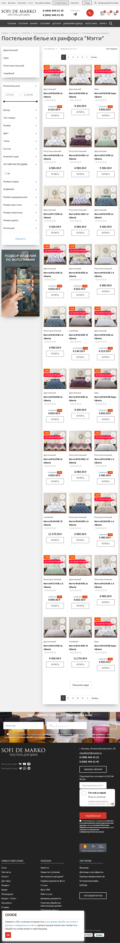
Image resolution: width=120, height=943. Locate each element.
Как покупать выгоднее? (52, 876)
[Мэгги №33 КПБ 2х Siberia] (105, 195)
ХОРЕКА (83, 885)
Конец (94, 57)
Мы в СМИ (45, 889)
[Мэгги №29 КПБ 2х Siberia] (80, 75)
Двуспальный (50, 89)
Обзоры (87, 3)
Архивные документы (51, 898)
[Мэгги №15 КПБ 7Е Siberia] (80, 627)
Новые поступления (50, 872)
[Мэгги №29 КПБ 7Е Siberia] (55, 503)
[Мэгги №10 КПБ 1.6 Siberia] (80, 137)
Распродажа (7, 894)
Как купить (22, 3)
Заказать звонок (90, 13)
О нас (3, 3)
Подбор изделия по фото (53, 880)
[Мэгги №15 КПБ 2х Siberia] (55, 627)
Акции (30, 3)
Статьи (44, 885)
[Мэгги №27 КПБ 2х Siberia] (105, 137)
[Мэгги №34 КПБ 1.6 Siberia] (80, 503)
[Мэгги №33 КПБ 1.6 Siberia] (55, 316)
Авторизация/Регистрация (108, 3)
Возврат (5, 885)
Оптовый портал (60, 3)
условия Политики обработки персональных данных (34, 737)
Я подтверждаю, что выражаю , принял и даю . (60, 737)
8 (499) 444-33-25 (53, 10)
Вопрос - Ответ (8, 898)
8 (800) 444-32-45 (53, 15)
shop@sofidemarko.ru (90, 752)
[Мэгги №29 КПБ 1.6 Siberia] (55, 137)
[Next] (87, 57)
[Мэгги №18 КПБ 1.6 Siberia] (105, 565)
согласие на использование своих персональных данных (73, 734)
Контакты (74, 3)
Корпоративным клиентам (92, 876)
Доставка (12, 3)
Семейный (73, 330)
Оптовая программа (88, 880)
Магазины (84, 867)
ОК (8, 935)
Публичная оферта (50, 910)
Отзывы (5, 907)
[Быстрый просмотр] (62, 75)
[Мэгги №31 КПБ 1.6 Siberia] (80, 195)
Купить (55, 115)
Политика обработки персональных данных (51, 904)
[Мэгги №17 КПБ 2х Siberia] (55, 195)
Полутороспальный (52, 151)
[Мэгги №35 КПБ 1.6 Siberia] (105, 254)
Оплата (4, 876)
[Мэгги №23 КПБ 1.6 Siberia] (80, 441)
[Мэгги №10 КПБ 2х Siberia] (80, 378)
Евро (96, 89)
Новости (45, 867)
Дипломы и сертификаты (91, 872)
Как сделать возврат (43, 3)
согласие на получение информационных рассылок (91, 830)
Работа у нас (46, 894)
